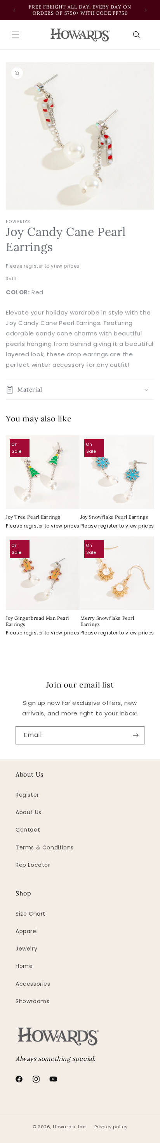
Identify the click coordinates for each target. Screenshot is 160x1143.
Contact (28, 830)
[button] (15, 34)
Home (24, 966)
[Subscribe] (135, 735)
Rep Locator (33, 865)
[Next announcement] (145, 10)
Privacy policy (111, 1127)
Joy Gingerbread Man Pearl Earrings (37, 621)
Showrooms (32, 1001)
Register (27, 795)
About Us (29, 812)
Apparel (27, 931)
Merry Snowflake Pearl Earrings (107, 621)
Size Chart (30, 914)
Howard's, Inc (69, 1127)
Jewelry (26, 948)
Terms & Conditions (45, 847)
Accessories (33, 984)
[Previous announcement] (14, 10)
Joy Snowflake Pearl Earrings (114, 517)
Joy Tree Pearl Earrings (33, 517)
